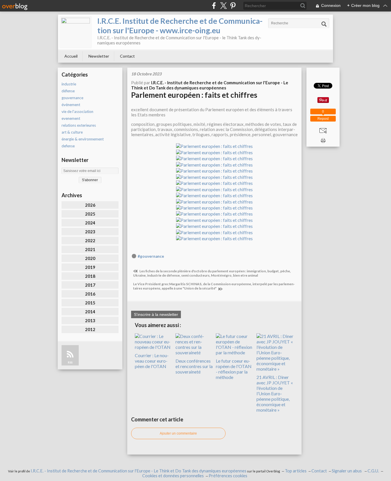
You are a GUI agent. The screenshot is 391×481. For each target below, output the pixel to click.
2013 (90, 320)
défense (68, 91)
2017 (90, 285)
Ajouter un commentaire (178, 433)
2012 (90, 329)
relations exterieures (79, 125)
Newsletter (98, 56)
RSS (70, 362)
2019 (90, 267)
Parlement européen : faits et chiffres (194, 94)
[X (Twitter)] (223, 5)
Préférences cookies (228, 475)
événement (71, 104)
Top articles (296, 470)
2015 (90, 302)
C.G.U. (373, 470)
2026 (90, 205)
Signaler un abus (347, 470)
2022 (90, 240)
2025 (90, 213)
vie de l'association (77, 111)
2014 (90, 311)
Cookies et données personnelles (173, 475)
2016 (90, 293)
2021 (90, 249)
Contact (127, 56)
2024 (90, 222)
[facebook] (214, 5)
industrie (69, 84)
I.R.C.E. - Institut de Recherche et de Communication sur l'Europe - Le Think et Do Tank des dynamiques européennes (138, 470)
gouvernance (72, 97)
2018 (90, 276)
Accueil (71, 56)
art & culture (72, 132)
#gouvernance (151, 256)
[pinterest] (232, 5)
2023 (90, 231)
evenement (71, 118)
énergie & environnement (83, 139)
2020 (90, 258)
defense (68, 146)
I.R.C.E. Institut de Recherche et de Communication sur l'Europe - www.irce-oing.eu (179, 25)
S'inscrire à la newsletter (156, 314)
